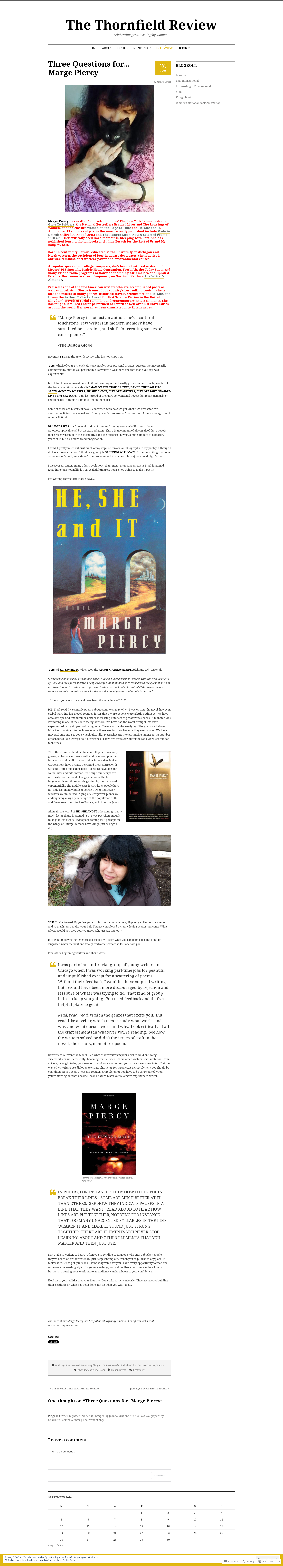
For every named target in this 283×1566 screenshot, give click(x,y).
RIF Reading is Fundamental (193, 86)
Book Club (187, 48)
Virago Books (184, 97)
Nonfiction (142, 48)
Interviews (165, 48)
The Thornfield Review (141, 24)
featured (92, 1369)
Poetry (160, 1365)
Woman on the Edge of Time (109, 228)
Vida (179, 92)
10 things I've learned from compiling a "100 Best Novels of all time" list (96, 1365)
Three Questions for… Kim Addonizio (75, 1388)
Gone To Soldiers (61, 224)
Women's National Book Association (198, 103)
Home (92, 48)
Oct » (60, 1545)
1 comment (139, 1369)
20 (88, 1533)
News (102, 1369)
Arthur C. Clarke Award (83, 297)
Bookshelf (182, 75)
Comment (159, 1475)
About (107, 48)
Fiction (123, 48)
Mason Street (164, 81)
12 (61, 1526)
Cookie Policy (69, 1560)
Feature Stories (146, 1365)
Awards (81, 1369)
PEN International (187, 80)
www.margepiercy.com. (63, 1325)
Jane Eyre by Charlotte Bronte (148, 1388)
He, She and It (149, 228)
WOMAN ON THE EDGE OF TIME (107, 387)
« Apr (51, 1545)
